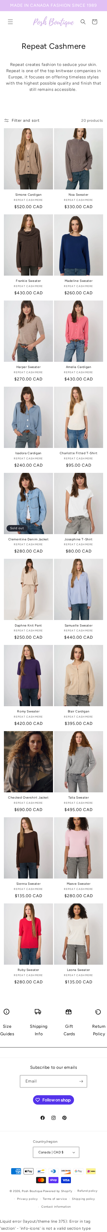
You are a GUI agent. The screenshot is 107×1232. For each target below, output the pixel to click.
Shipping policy (83, 1199)
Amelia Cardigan (78, 367)
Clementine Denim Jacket (28, 539)
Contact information (56, 1206)
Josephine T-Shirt (78, 539)
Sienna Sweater (28, 884)
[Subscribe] (81, 1081)
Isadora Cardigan (28, 453)
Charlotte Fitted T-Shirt (78, 453)
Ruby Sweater (28, 970)
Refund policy (87, 1191)
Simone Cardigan (28, 194)
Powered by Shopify (57, 1191)
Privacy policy (27, 1199)
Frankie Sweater (28, 281)
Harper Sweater (28, 367)
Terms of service (55, 1199)
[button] (10, 22)
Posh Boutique (32, 1191)
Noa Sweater (79, 194)
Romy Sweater (28, 711)
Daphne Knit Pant (28, 625)
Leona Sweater (78, 970)
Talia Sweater (78, 797)
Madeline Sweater (79, 281)
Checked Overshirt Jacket (28, 797)
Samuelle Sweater (79, 625)
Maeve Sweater (79, 884)
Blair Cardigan (78, 711)
